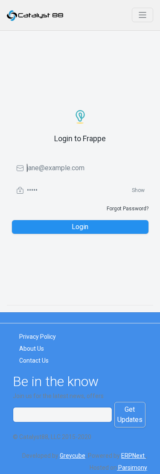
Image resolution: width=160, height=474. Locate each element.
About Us (31, 348)
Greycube (72, 455)
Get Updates (130, 414)
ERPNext (133, 455)
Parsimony (132, 467)
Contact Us (34, 360)
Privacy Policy (37, 336)
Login (80, 227)
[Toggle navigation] (142, 15)
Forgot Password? (127, 209)
